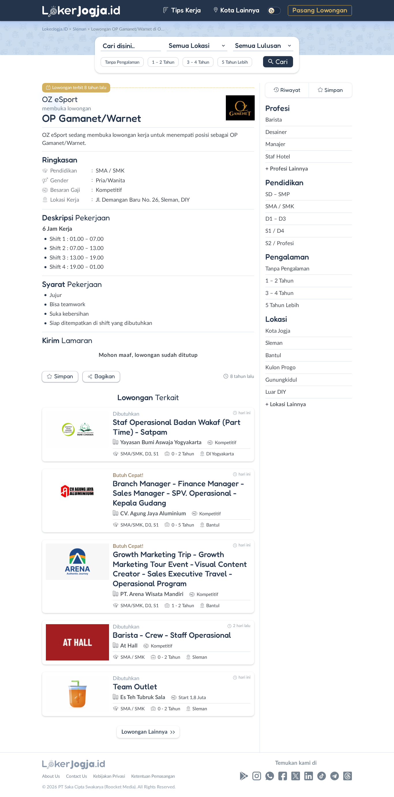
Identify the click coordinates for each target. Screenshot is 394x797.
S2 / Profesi (279, 243)
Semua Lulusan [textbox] (258, 45)
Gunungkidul (281, 380)
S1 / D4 (274, 231)
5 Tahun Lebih (235, 62)
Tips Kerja (185, 10)
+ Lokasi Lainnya (285, 404)
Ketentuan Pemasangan (153, 776)
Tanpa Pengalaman (122, 62)
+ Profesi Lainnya (286, 169)
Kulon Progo (280, 367)
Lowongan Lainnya (144, 732)
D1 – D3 (275, 219)
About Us (51, 776)
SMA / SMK (279, 206)
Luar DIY (275, 392)
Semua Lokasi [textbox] (189, 45)
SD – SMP (277, 194)
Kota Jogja (277, 331)
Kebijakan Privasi (109, 776)
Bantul (273, 355)
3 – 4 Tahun (198, 62)
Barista (273, 120)
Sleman (274, 343)
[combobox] (197, 46)
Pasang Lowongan (319, 10)
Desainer (276, 132)
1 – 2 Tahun (163, 62)
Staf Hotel (277, 157)
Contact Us (76, 776)
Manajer (275, 144)
